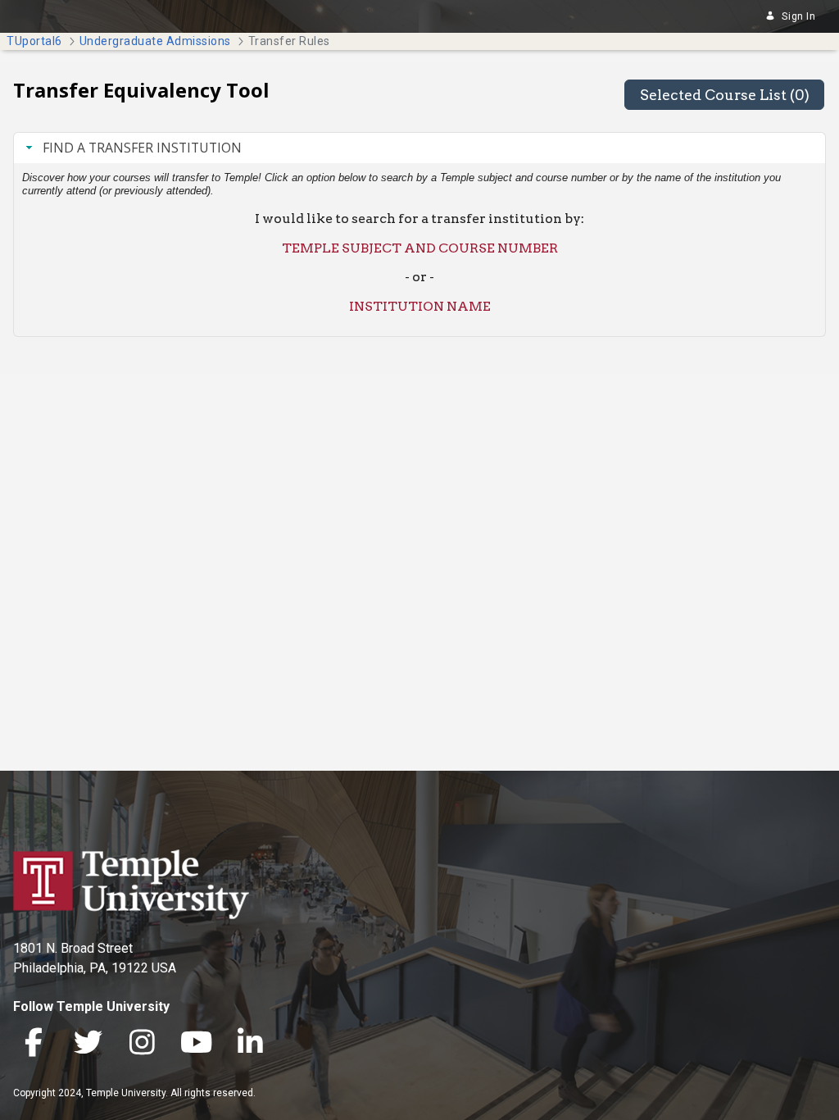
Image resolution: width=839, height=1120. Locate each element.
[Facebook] (34, 1044)
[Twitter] (88, 1044)
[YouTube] (196, 1044)
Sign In (798, 16)
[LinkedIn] (250, 1044)
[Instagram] (142, 1044)
